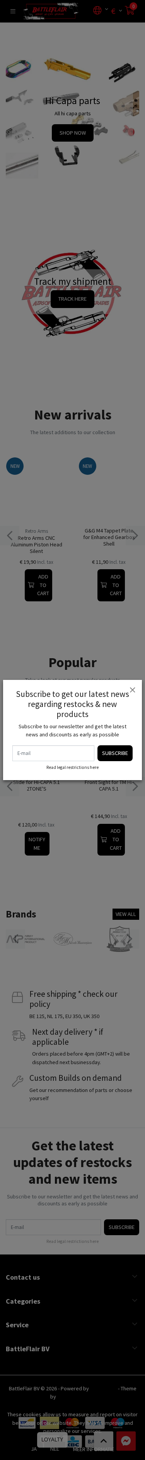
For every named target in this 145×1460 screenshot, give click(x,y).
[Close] (132, 689)
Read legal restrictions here (72, 767)
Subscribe (115, 753)
